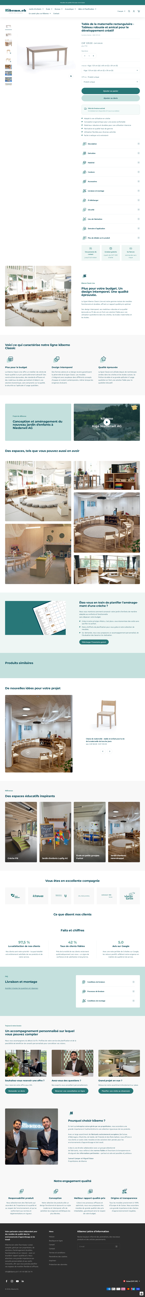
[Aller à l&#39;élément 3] (8, 43)
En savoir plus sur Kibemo (39, 13)
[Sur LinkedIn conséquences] (22, 1281)
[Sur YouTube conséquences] (17, 1281)
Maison (52, 1236)
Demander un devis (16, 1091)
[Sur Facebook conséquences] (6, 1281)
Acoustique (69, 9)
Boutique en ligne (56, 1240)
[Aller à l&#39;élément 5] (8, 60)
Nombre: (85, 51)
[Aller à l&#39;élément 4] (8, 51)
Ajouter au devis (111, 98)
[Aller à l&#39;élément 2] (8, 34)
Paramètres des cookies (58, 1256)
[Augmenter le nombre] (93, 55)
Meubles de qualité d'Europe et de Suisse (72, 2)
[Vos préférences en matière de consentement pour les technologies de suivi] (141, 1293)
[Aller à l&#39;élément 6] (8, 67)
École (48, 9)
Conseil (52, 1244)
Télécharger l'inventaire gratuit (94, 642)
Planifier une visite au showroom (116, 1091)
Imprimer (52, 1260)
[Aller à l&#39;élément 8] (8, 79)
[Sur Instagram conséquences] (12, 1281)
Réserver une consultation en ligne (70, 1091)
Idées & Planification (86, 9)
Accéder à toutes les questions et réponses (21, 988)
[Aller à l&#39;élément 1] (8, 26)
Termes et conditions (57, 1252)
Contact (56, 13)
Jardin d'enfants (35, 9)
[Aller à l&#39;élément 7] (8, 73)
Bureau (57, 9)
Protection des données (58, 1264)
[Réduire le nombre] (85, 55)
